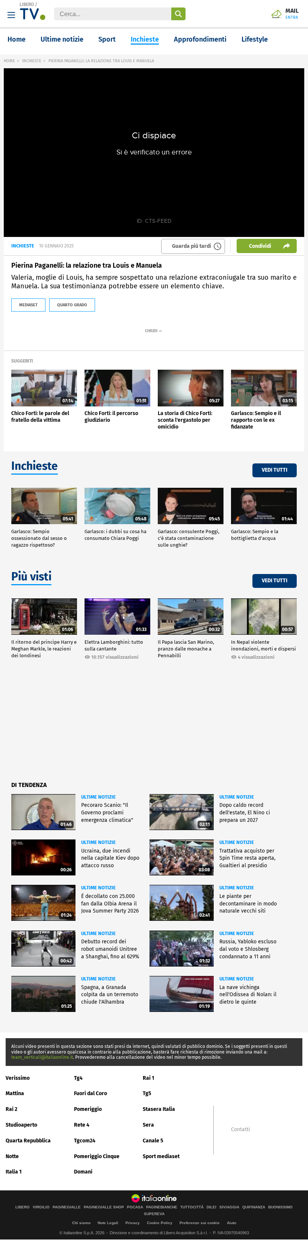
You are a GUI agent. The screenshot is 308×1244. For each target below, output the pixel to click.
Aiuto (231, 1223)
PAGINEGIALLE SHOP (104, 1207)
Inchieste (145, 39)
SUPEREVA (154, 1214)
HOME (9, 60)
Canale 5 (153, 1141)
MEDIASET (28, 305)
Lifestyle (255, 39)
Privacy (132, 1223)
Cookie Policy (159, 1223)
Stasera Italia (159, 1109)
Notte (12, 1156)
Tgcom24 (84, 1141)
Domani (83, 1172)
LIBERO (27, 4)
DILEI (211, 1207)
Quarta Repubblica (28, 1141)
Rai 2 (11, 1109)
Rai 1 (148, 1078)
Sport (107, 39)
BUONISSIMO (280, 1207)
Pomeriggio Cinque (96, 1156)
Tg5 (147, 1093)
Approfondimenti (200, 39)
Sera (148, 1125)
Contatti (240, 1130)
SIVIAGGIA (229, 1207)
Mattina (15, 1093)
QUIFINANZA (253, 1207)
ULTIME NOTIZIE (98, 797)
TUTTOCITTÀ (192, 1207)
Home (17, 39)
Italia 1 (14, 1172)
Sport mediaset (161, 1156)
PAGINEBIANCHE (161, 1207)
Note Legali (108, 1223)
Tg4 (78, 1078)
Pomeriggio (88, 1109)
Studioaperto (21, 1125)
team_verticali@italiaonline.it (42, 1057)
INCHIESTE (31, 60)
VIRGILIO (41, 1207)
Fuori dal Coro (90, 1093)
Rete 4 (81, 1125)
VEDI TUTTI (274, 470)
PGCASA (135, 1207)
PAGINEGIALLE (67, 1207)
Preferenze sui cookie (200, 1223)
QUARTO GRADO (72, 305)
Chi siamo (81, 1223)
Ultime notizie (62, 39)
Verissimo (18, 1078)
